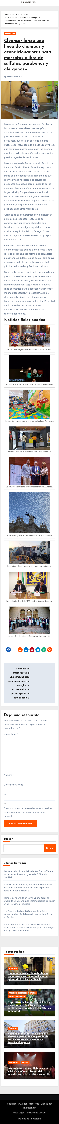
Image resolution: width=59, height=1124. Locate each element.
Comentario (11, 734)
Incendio (13, 968)
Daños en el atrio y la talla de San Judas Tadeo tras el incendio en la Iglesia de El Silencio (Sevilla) (28, 874)
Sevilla (25, 1063)
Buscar (8, 839)
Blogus (44, 1103)
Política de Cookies (37, 1112)
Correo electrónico (14, 784)
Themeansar (29, 1107)
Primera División (17, 997)
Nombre (8, 775)
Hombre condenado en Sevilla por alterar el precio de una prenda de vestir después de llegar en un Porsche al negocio (29, 901)
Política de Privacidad (29, 1118)
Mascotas (10, 34)
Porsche (13, 1028)
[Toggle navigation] (2, 3)
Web (6, 794)
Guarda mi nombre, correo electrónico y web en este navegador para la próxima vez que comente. (28, 812)
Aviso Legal (18, 1112)
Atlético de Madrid (18, 993)
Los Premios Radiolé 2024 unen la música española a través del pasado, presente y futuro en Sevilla (28, 914)
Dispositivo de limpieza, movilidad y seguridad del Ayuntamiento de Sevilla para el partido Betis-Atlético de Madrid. (27, 887)
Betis (33, 993)
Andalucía (14, 1063)
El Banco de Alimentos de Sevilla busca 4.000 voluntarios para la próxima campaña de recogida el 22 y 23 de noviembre (29, 927)
